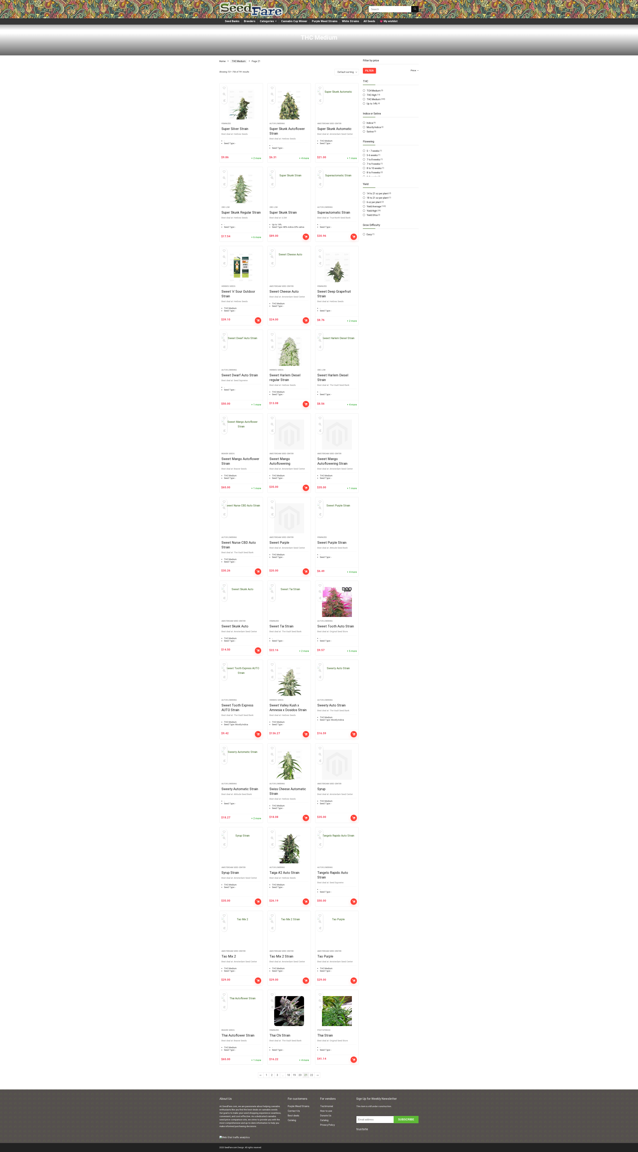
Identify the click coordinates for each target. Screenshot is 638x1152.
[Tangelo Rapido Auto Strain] (337, 848)
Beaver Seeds (228, 454)
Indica (370, 123)
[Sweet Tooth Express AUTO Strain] (241, 681)
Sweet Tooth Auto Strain (335, 626)
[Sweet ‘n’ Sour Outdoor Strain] (241, 267)
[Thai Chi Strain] (289, 1011)
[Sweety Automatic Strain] (241, 765)
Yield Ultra (372, 215)
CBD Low (225, 207)
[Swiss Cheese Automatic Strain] (289, 765)
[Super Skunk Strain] (289, 188)
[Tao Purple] (337, 932)
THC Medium (239, 61)
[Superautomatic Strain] (337, 188)
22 (311, 1075)
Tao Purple (325, 956)
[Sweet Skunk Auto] (241, 602)
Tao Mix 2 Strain (281, 956)
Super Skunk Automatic (334, 129)
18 (288, 1075)
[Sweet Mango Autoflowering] (289, 435)
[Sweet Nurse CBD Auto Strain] (241, 518)
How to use (326, 1111)
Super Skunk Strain (283, 212)
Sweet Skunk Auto (234, 626)
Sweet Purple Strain (331, 543)
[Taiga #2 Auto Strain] (289, 848)
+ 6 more (256, 237)
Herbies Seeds (228, 286)
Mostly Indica (374, 127)
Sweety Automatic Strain (239, 789)
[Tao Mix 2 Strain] (289, 932)
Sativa (370, 131)
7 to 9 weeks (373, 164)
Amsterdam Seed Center (329, 123)
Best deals (293, 1115)
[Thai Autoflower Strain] (241, 1011)
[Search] (415, 9)
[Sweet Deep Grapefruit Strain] (337, 267)
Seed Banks (232, 21)
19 (294, 1075)
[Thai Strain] (337, 1011)
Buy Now (306, 237)
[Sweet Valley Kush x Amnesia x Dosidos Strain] (289, 681)
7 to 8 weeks (373, 159)
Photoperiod (323, 1030)
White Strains (350, 21)
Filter (369, 70)
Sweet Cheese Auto (284, 291)
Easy (369, 234)
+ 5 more (352, 651)
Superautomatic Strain (333, 212)
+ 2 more (256, 158)
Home (222, 61)
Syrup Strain (230, 873)
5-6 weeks (372, 155)
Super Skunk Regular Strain (241, 212)
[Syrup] (337, 765)
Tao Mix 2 (228, 956)
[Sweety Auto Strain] (337, 681)
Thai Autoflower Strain (237, 1035)
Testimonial (326, 1106)
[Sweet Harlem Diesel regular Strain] (289, 351)
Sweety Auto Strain (331, 705)
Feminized (226, 123)
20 (300, 1075)
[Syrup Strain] (241, 848)
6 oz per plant (374, 202)
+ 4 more (304, 158)
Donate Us (325, 1115)
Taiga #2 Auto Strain (284, 873)
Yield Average (374, 206)
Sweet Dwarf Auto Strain (239, 375)
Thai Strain (325, 1035)
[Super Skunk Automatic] (337, 104)
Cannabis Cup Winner (294, 21)
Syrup (321, 789)
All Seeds (369, 21)
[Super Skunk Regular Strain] (241, 188)
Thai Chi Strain (279, 1035)
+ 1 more (352, 158)
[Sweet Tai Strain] (289, 602)
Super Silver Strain (234, 129)
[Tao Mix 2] (241, 932)
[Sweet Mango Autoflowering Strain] (337, 435)
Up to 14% (372, 103)
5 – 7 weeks (373, 151)
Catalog (292, 1120)
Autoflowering (277, 123)
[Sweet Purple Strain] (337, 518)
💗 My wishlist (389, 21)
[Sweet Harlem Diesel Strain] (337, 351)
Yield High (372, 210)
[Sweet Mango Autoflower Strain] (241, 435)
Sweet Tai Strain (281, 626)
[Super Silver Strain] (241, 104)
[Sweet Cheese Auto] (289, 267)
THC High (371, 95)
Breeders (249, 21)
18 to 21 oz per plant (377, 197)
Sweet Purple (279, 543)
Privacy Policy (327, 1125)
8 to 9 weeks (373, 172)
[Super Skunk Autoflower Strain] (289, 104)
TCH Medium (373, 90)
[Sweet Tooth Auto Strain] (337, 602)
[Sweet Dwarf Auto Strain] (241, 351)
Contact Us (294, 1111)
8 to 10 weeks (374, 168)
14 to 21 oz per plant (377, 193)
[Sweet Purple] (289, 518)
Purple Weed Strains (324, 21)
